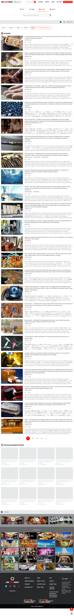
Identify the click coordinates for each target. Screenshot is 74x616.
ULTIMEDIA (39, 606)
